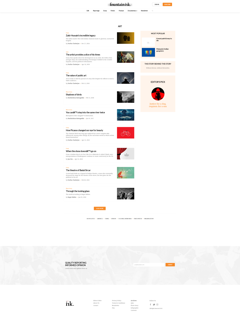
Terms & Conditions (118, 303)
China (107, 218)
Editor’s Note (97, 300)
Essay (105, 10)
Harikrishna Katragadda (76, 98)
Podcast (121, 10)
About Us (96, 303)
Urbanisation (148, 218)
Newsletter (144, 10)
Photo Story (69, 92)
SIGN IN (157, 4)
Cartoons (134, 310)
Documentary (132, 10)
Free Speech (138, 218)
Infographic (134, 308)
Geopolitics (91, 218)
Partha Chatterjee (74, 43)
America (100, 218)
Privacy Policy (116, 300)
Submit (170, 264)
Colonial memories (125, 218)
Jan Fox (70, 159)
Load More (99, 208)
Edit (88, 10)
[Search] (152, 10)
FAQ (113, 308)
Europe (113, 218)
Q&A (67, 52)
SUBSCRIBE (167, 4)
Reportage (96, 10)
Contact (95, 305)
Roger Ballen (72, 197)
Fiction (113, 10)
